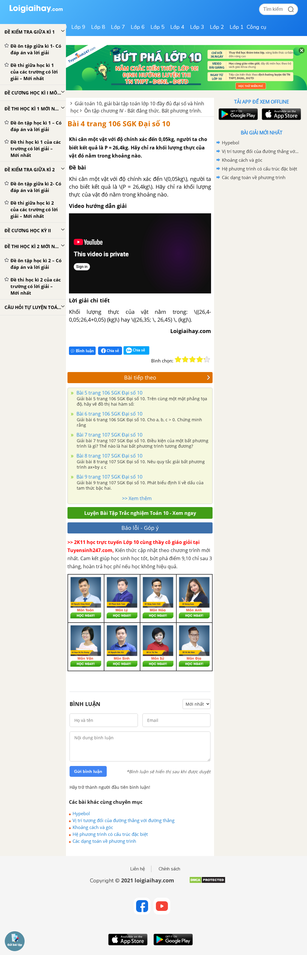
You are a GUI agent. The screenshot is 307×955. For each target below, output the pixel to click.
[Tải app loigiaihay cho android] (237, 114)
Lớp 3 (197, 27)
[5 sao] (206, 359)
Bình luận (85, 351)
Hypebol (81, 813)
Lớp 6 (138, 27)
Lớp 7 (118, 27)
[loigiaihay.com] (36, 11)
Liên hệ (137, 869)
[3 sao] (192, 359)
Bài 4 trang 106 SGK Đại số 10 (118, 123)
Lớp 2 (217, 27)
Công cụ (256, 27)
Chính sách (169, 869)
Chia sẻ (112, 350)
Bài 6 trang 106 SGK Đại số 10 (108, 413)
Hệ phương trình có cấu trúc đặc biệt (110, 834)
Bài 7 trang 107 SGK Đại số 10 (108, 434)
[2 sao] (185, 359)
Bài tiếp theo (140, 377)
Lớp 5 (158, 27)
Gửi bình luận (88, 771)
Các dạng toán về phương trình (104, 841)
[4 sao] (199, 359)
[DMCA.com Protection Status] (207, 882)
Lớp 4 (177, 27)
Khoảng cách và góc (93, 827)
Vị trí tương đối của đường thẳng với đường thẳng (123, 820)
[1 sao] (178, 359)
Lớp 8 (98, 27)
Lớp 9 (78, 27)
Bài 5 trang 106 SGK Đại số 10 (108, 392)
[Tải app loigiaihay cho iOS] (281, 114)
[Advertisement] (261, 224)
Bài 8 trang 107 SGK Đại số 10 (108, 455)
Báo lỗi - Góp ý (140, 527)
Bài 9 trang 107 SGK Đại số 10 (108, 476)
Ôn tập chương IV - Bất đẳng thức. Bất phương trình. (143, 110)
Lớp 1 (237, 27)
